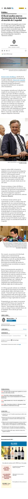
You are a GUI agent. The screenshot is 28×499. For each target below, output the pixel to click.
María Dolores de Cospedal (6, 335)
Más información (4, 341)
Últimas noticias (5, 389)
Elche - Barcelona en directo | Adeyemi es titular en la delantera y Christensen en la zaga (13, 405)
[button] (14, 234)
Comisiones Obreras (17, 335)
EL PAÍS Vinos (14, 443)
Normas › (25, 329)
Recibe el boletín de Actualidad (9, 325)
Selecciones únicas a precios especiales (18, 475)
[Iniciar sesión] (26, 8)
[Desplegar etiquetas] (26, 335)
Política (4, 12)
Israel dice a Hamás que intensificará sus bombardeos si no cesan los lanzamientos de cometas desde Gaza (13, 396)
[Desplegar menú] (2, 8)
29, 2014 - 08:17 (15, 47)
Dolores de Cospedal (19, 80)
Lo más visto (4, 411)
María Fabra (14, 45)
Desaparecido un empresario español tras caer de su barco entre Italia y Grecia (14, 392)
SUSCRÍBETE (21, 8)
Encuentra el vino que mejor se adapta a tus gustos (18, 467)
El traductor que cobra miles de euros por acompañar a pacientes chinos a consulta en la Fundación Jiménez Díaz (14, 427)
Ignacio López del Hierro (8, 77)
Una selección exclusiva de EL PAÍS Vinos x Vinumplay (14, 463)
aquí (20, 344)
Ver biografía (10, 320)
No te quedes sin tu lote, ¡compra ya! (19, 481)
